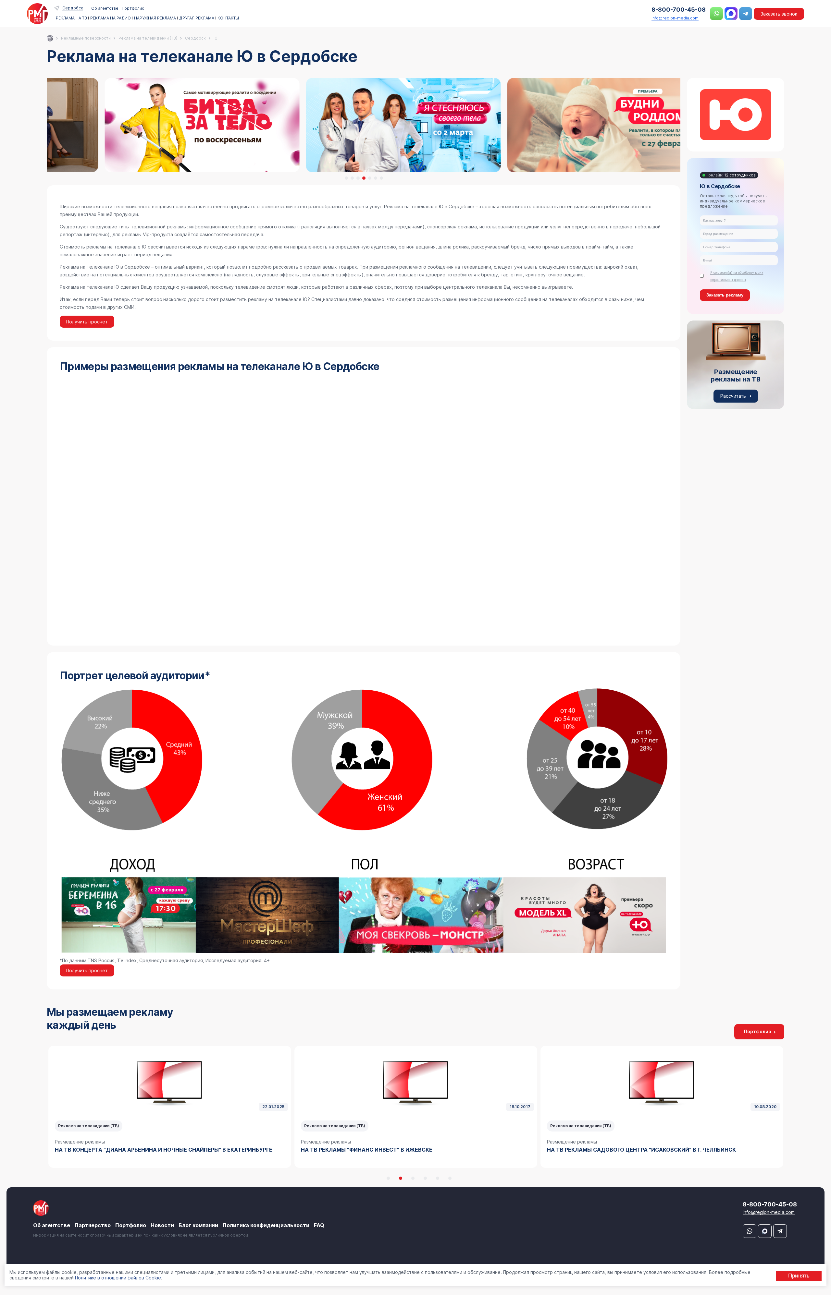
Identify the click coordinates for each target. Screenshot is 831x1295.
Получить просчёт (87, 321)
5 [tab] (369, 178)
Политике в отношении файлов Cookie (118, 1277)
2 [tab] (352, 178)
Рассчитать (733, 396)
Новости (162, 1225)
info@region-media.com (675, 18)
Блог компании (198, 1225)
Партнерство (93, 1225)
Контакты (228, 18)
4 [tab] (364, 178)
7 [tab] (381, 178)
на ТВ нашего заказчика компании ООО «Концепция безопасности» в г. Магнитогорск (657, 1153)
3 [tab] (358, 178)
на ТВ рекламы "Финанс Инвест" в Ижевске (120, 1149)
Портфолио (133, 8)
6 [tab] (375, 178)
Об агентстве (104, 8)
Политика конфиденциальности (266, 1225)
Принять (799, 1276)
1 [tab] (346, 178)
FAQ (319, 1225)
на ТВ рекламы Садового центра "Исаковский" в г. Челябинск (395, 1149)
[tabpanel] (363, 125)
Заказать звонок (779, 14)
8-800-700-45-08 (678, 9)
